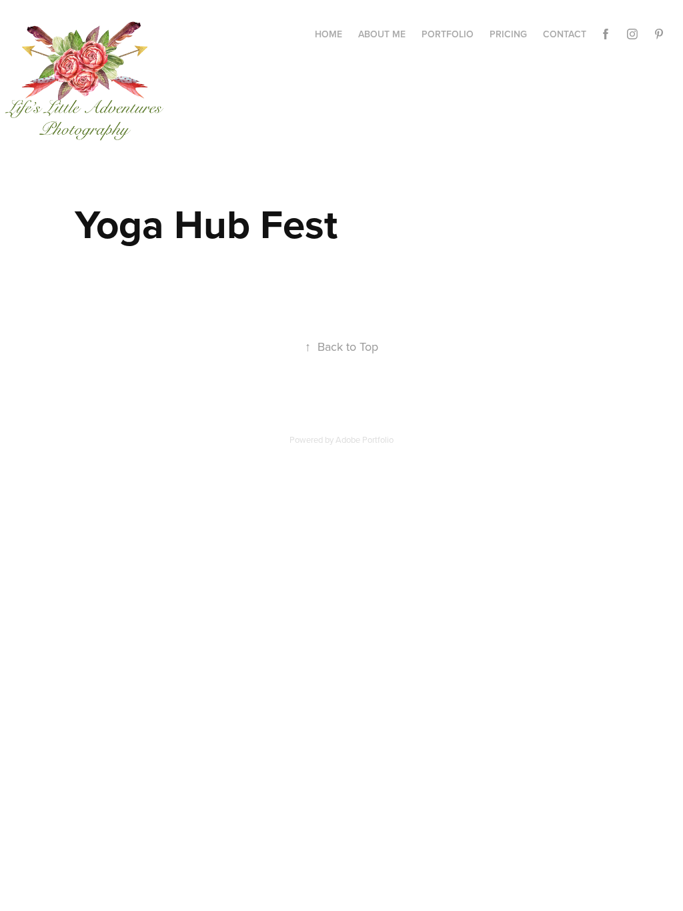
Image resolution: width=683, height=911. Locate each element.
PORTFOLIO (448, 34)
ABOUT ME (382, 34)
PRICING (508, 34)
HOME (328, 34)
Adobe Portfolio (364, 439)
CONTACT (564, 34)
